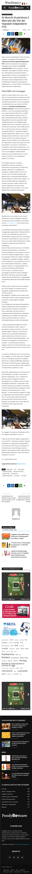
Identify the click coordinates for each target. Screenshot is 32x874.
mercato (10, 661)
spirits (4, 674)
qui (22, 434)
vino (21, 674)
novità (3, 668)
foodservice (8, 654)
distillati (17, 648)
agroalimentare (5, 640)
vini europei (16, 475)
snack (15, 671)
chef (16, 645)
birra (21, 642)
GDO (16, 654)
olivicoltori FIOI (5, 473)
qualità (17, 668)
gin (20, 654)
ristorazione (7, 671)
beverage (16, 642)
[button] (4, 7)
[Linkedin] (8, 34)
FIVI (15, 469)
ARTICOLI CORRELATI (8, 527)
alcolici (12, 640)
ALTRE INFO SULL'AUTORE (10, 530)
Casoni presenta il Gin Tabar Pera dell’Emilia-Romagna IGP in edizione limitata (23, 498)
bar (26, 640)
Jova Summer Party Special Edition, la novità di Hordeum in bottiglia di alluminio (20, 766)
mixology (23, 660)
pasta (7, 668)
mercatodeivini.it (11, 223)
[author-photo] (16, 516)
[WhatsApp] (20, 34)
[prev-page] (3, 561)
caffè (12, 645)
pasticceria (12, 668)
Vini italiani (23, 475)
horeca (6, 657)
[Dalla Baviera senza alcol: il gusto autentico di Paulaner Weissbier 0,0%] (6, 758)
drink (22, 648)
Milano (16, 661)
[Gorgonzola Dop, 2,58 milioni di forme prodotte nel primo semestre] (6, 744)
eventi (27, 648)
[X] (16, 34)
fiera (12, 651)
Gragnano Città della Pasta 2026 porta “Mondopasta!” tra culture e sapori (20, 536)
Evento (3, 651)
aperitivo (17, 640)
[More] (24, 34)
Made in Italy (24, 658)
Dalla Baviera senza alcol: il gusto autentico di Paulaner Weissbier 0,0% (19, 757)
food (15, 651)
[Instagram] (14, 857)
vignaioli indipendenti (7, 475)
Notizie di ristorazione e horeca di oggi (13, 664)
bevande (11, 642)
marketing (4, 660)
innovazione (15, 658)
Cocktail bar (12, 648)
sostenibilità (22, 671)
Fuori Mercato (21, 469)
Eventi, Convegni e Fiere (12, 11)
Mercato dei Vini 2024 (18, 471)
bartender (5, 642)
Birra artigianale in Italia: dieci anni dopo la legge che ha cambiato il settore (20, 725)
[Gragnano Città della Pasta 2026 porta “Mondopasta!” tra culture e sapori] (6, 536)
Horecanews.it (21, 464)
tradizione (9, 674)
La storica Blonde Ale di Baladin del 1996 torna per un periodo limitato (20, 775)
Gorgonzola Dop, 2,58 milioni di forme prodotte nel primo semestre (20, 743)
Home (3, 11)
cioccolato (21, 645)
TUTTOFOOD (16, 674)
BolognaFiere (10, 469)
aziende (22, 640)
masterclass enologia (7, 471)
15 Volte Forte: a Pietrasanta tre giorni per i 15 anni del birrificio (20, 545)
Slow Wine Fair (14, 473)
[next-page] (5, 561)
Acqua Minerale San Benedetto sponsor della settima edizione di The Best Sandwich (9, 498)
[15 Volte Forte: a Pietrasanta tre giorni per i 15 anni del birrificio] (6, 545)
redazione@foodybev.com (22, 844)
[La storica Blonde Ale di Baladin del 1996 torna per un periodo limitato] (6, 776)
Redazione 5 (6, 29)
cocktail (5, 648)
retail (21, 668)
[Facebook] (12, 34)
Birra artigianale (5, 645)
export (8, 651)
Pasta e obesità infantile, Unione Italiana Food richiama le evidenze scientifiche (21, 734)
